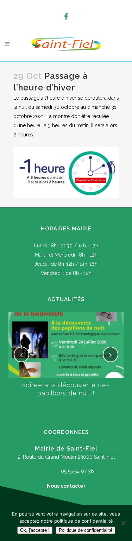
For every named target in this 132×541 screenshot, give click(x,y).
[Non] (123, 523)
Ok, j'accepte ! (35, 530)
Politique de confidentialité (85, 530)
